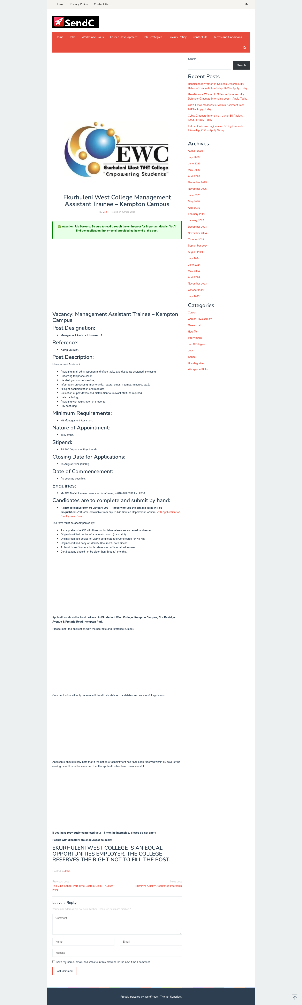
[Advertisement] (117, 87)
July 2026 (193, 157)
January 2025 (196, 220)
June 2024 (194, 264)
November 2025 (197, 188)
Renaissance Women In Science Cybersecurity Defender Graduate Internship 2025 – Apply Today (217, 86)
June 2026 (194, 163)
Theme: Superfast (171, 996)
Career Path (195, 325)
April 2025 (194, 208)
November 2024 (197, 233)
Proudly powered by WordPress (139, 996)
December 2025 (197, 182)
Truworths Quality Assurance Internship (158, 883)
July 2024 (193, 258)
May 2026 (194, 170)
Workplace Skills (198, 369)
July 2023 (193, 296)
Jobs (67, 871)
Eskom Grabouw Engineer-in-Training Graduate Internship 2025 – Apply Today (215, 128)
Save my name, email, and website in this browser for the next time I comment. (103, 962)
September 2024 (197, 245)
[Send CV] (75, 21)
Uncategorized (196, 363)
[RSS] (246, 4)
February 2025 (196, 214)
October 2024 (196, 239)
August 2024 (195, 252)
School (192, 357)
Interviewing (195, 338)
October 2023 (196, 290)
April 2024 (194, 277)
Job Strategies (196, 344)
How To (192, 331)
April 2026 (194, 176)
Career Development (200, 319)
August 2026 (195, 151)
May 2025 (194, 201)
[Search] (244, 47)
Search (192, 59)
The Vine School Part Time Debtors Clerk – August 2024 (82, 885)
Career (192, 312)
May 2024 (194, 271)
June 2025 (194, 195)
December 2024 (197, 226)
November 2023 (197, 283)
